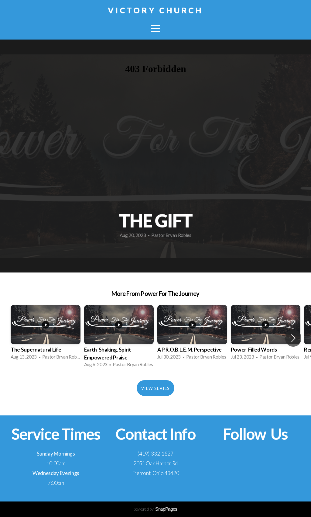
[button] (293, 338)
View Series (155, 388)
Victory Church (155, 10)
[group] (45, 334)
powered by (155, 509)
